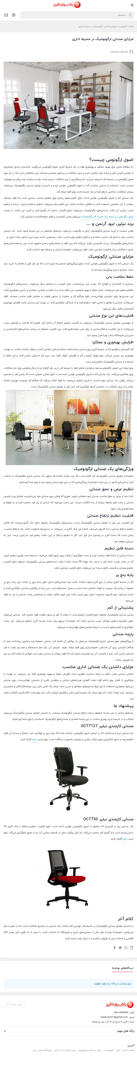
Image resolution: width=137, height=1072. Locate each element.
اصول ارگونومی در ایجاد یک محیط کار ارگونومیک (107, 216)
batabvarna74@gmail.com (114, 1017)
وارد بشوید (100, 983)
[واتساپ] (126, 947)
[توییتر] (120, 947)
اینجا (34, 739)
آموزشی (123, 26)
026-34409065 (121, 1012)
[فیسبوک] (114, 947)
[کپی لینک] (131, 947)
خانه (131, 26)
